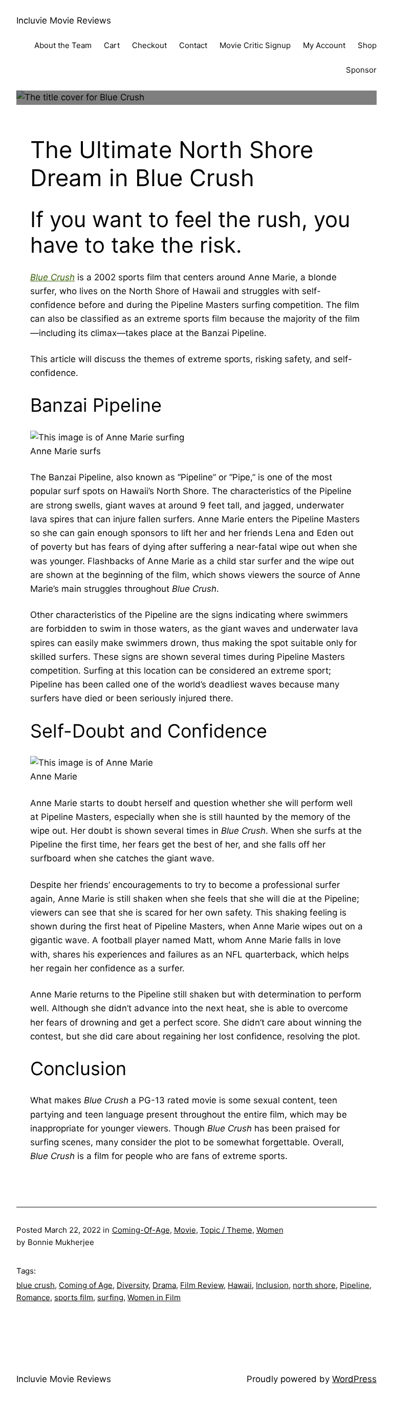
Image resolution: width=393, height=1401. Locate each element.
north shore (314, 1285)
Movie (185, 1230)
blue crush (35, 1285)
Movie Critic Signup (255, 45)
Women (269, 1230)
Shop (367, 45)
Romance (33, 1297)
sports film (73, 1297)
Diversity (132, 1285)
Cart (112, 45)
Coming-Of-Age (141, 1230)
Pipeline (354, 1285)
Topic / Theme (226, 1230)
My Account (324, 45)
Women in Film (154, 1297)
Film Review (202, 1285)
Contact (193, 45)
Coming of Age (86, 1285)
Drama (164, 1285)
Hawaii (240, 1285)
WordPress (354, 1379)
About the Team (63, 45)
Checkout (149, 45)
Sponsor (361, 70)
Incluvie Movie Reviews (63, 20)
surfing (110, 1297)
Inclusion (272, 1285)
